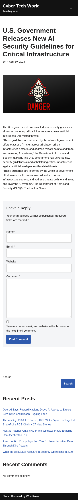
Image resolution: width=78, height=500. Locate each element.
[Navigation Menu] (71, 8)
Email (10, 246)
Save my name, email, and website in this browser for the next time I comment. (38, 328)
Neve (6, 496)
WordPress (33, 496)
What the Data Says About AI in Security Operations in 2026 (38, 451)
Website (11, 261)
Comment (13, 276)
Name (10, 231)
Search (7, 376)
